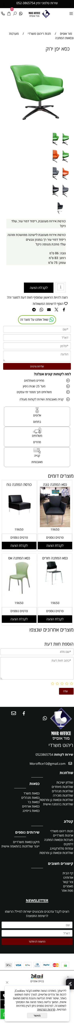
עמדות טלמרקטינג (61, 848)
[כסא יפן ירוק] (67, 146)
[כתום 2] (57, 163)
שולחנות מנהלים (62, 791)
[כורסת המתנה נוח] (19, 520)
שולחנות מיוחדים (62, 787)
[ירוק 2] (57, 146)
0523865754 (44, 754)
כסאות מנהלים (30, 797)
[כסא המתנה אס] (19, 594)
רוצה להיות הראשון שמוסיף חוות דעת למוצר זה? (37, 297)
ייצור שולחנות (30, 846)
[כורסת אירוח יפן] (62, 215)
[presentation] (4, 4)
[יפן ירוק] (67, 163)
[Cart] (9, 12)
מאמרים (68, 886)
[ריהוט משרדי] (46, 13)
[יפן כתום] (67, 180)
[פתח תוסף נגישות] (70, 984)
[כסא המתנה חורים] (55, 584)
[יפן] (57, 197)
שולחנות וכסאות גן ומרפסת (56, 800)
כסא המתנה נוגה (55, 484)
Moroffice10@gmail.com (47, 763)
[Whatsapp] (20, 12)
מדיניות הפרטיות (46, 1009)
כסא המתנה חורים (55, 558)
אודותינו (68, 877)
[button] (55, 545)
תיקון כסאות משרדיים (26, 842)
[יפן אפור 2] (57, 180)
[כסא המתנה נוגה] (55, 526)
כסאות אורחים (30, 806)
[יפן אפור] (67, 197)
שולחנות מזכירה (63, 795)
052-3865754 (25, 3)
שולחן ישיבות (64, 782)
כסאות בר (33, 802)
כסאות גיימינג (30, 810)
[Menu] (71, 12)
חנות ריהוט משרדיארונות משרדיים (61, 833)
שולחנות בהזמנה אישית (58, 804)
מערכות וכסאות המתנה (58, 840)
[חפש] (15, 12)
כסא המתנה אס (19, 558)
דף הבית (67, 873)
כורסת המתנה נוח (19, 484)
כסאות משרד (31, 793)
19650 (55, 529)
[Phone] (3, 12)
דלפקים (68, 844)
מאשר (37, 1015)
